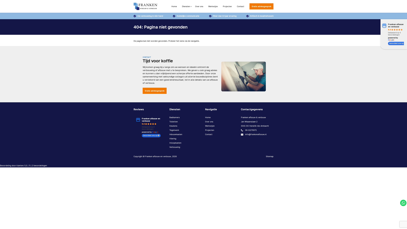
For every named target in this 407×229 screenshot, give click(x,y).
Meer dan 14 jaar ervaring (225, 16)
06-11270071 (251, 130)
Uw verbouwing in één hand (150, 16)
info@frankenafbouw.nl (256, 134)
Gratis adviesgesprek (261, 6)
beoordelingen (39, 165)
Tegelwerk (174, 130)
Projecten (209, 130)
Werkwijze (210, 126)
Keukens (173, 126)
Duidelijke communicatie (188, 16)
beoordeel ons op (396, 43)
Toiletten (173, 121)
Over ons (209, 121)
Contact (208, 134)
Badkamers (174, 117)
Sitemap (269, 156)
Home (208, 117)
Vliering (172, 138)
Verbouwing (174, 147)
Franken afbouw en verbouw (396, 25)
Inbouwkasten (175, 134)
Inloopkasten (175, 143)
